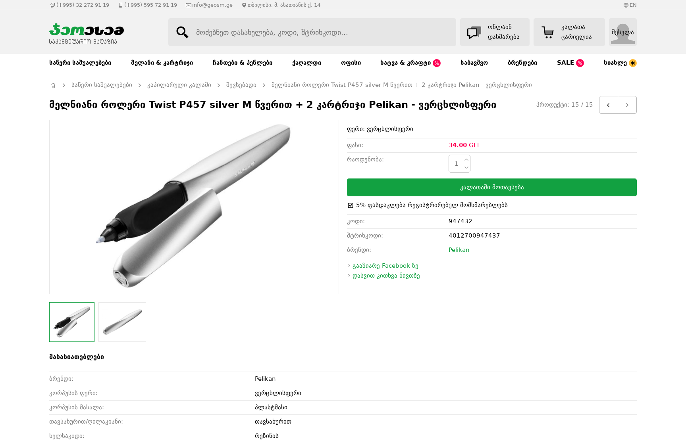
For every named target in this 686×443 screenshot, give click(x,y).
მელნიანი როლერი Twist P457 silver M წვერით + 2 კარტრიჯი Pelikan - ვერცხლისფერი (402, 84)
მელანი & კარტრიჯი (162, 62)
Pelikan (459, 249)
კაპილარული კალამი (179, 84)
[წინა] (608, 105)
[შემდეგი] (627, 105)
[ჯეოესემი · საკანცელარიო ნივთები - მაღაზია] (100, 32)
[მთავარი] (52, 85)
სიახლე (616, 62)
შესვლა (623, 32)
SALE (566, 62)
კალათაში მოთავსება (492, 187)
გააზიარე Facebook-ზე (385, 265)
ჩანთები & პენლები (242, 62)
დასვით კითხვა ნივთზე (386, 275)
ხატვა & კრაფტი (406, 62)
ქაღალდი (306, 62)
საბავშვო (474, 62)
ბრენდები (522, 62)
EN (633, 5)
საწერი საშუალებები (80, 62)
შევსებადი (241, 84)
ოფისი (351, 62)
